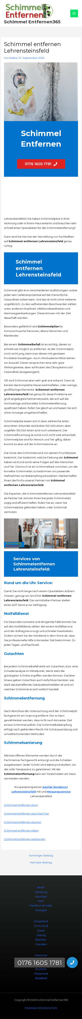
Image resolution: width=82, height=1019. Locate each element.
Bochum (41, 969)
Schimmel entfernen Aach (21, 805)
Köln (41, 901)
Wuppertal (41, 973)
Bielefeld (41, 978)
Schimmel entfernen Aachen (22, 822)
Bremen (41, 939)
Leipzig (41, 935)
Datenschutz (49, 1007)
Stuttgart (41, 910)
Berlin (41, 887)
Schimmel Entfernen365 (32, 21)
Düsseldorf (41, 921)
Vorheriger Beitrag (41, 855)
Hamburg (41, 892)
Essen (41, 930)
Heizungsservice (59, 791)
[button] (72, 962)
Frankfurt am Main (41, 905)
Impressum (32, 1007)
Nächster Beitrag (41, 862)
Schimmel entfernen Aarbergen (24, 839)
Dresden (41, 944)
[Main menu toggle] (74, 13)
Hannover (41, 955)
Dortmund (41, 925)
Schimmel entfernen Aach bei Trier (26, 813)
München (41, 896)
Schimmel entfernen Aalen (21, 830)
